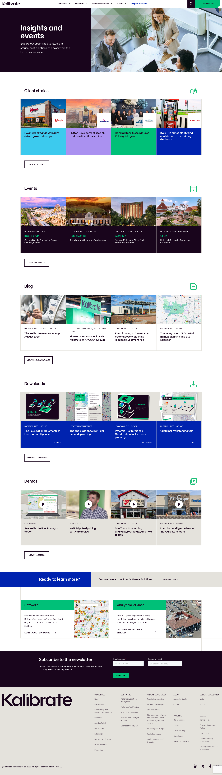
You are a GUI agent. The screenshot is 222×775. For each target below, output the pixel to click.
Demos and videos (181, 741)
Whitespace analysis (155, 704)
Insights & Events (139, 4)
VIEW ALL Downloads (37, 458)
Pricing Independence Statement (209, 748)
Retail (96, 699)
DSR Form (204, 733)
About (120, 4)
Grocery (97, 718)
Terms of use (205, 720)
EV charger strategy (155, 729)
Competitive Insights (129, 726)
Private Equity (100, 745)
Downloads (178, 736)
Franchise (98, 750)
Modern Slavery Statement (206, 740)
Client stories (178, 720)
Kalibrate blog (179, 731)
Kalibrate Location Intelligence (129, 700)
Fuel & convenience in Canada (156, 740)
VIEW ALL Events (37, 263)
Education (98, 734)
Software (79, 4)
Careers (176, 704)
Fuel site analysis (154, 734)
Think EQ (58, 767)
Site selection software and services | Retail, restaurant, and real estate (156, 719)
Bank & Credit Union (102, 739)
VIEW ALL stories (37, 164)
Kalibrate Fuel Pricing (130, 707)
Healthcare (99, 729)
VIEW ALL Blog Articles (38, 360)
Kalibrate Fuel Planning (130, 712)
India (202, 699)
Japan (202, 704)
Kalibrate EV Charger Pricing (130, 719)
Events (176, 725)
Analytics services (100, 4)
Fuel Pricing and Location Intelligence (103, 711)
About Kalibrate (180, 699)
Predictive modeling (155, 699)
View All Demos (170, 579)
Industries (62, 4)
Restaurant (99, 704)
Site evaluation (153, 710)
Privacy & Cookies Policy (207, 726)
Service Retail (100, 723)
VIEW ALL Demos (36, 555)
